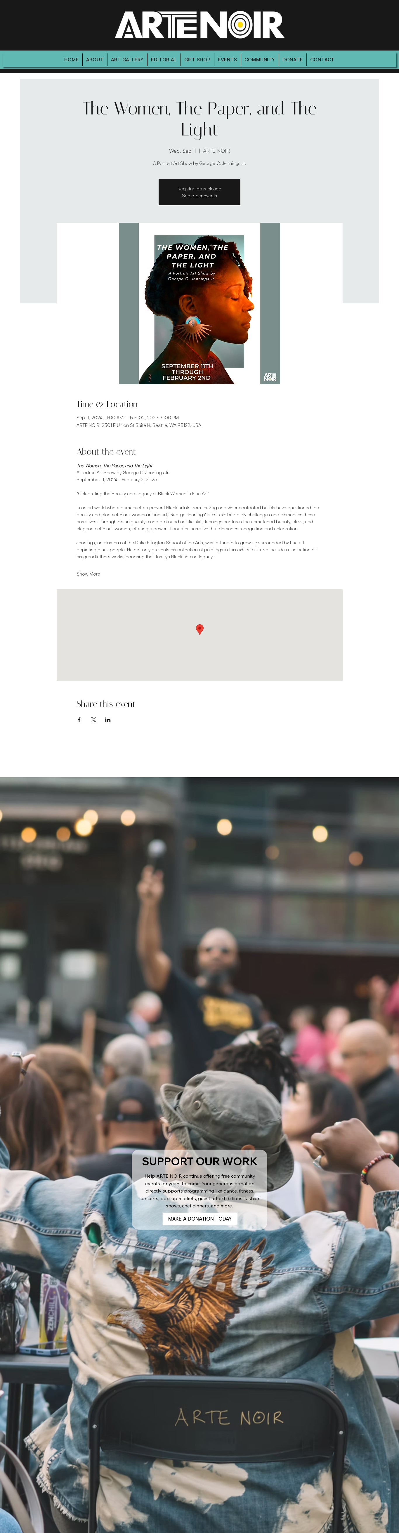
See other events (199, 196)
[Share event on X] (93, 719)
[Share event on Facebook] (79, 719)
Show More (88, 574)
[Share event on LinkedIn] (108, 719)
